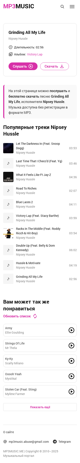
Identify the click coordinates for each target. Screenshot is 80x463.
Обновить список (17, 316)
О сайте (8, 432)
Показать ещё (40, 407)
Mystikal (11, 378)
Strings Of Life (15, 343)
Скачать (51, 66)
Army (8, 328)
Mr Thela (11, 348)
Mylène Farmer (15, 394)
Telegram (64, 442)
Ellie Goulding (14, 332)
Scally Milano (14, 363)
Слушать (20, 66)
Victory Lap (34, 54)
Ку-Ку (9, 359)
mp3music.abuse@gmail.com (29, 442)
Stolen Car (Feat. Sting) (21, 389)
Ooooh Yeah (13, 374)
